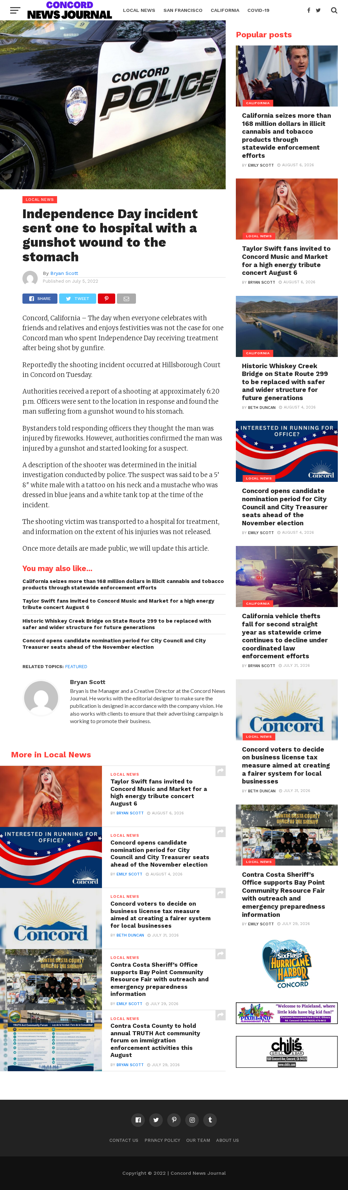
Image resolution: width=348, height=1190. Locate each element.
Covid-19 (258, 10)
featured (76, 666)
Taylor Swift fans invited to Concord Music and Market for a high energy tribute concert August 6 (118, 604)
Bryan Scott (64, 273)
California (225, 10)
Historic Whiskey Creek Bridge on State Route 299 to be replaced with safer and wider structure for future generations (116, 624)
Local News (139, 10)
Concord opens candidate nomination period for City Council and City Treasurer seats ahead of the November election (114, 644)
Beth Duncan (130, 935)
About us (227, 1140)
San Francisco (183, 10)
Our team (198, 1140)
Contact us (123, 1140)
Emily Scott (129, 874)
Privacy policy (162, 1140)
